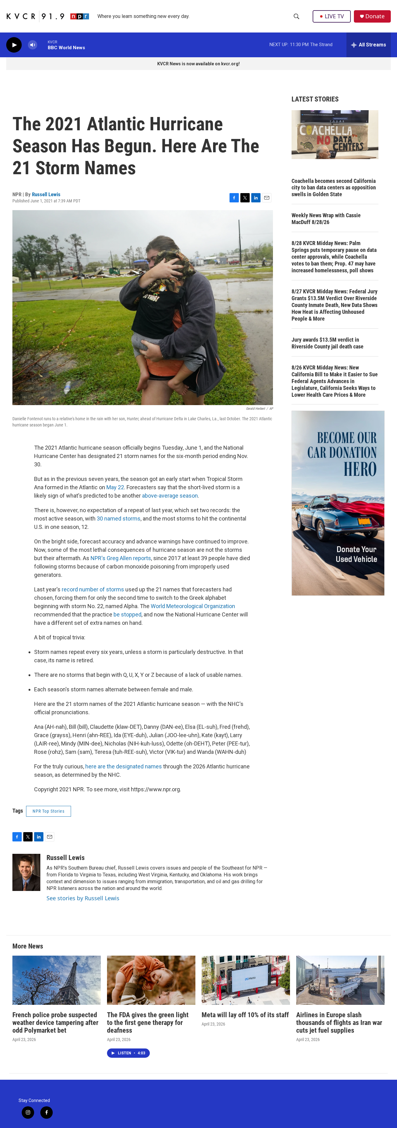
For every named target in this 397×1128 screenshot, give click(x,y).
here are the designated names (123, 766)
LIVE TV (334, 16)
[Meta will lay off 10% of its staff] (246, 980)
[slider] (42, 44)
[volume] (32, 45)
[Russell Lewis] (26, 872)
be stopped (127, 614)
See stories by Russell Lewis (83, 898)
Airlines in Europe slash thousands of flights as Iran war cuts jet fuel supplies (339, 1022)
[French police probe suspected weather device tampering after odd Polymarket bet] (56, 980)
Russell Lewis (46, 194)
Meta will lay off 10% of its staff (245, 1015)
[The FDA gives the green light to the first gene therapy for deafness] (151, 980)
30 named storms (119, 518)
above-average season (170, 495)
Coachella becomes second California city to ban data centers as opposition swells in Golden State (334, 188)
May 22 (115, 487)
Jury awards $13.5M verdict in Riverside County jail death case (328, 343)
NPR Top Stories (49, 811)
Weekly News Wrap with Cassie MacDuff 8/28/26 (326, 218)
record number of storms (93, 589)
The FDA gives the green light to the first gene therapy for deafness (148, 1022)
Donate (375, 16)
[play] (14, 45)
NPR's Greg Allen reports (121, 558)
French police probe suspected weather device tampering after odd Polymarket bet (55, 1022)
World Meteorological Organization (193, 606)
